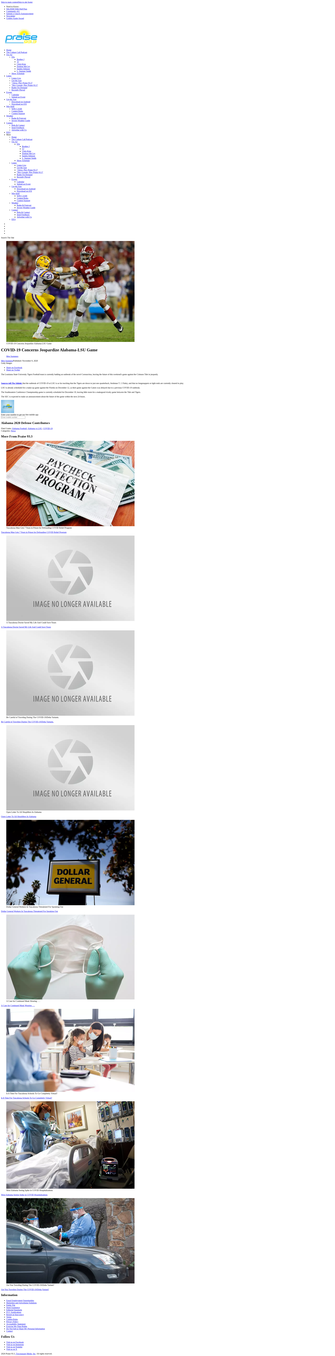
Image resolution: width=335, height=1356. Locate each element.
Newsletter (10, 16)
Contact (9, 123)
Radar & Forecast (19, 118)
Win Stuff (10, 106)
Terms (8, 1317)
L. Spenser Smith (24, 71)
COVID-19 (48, 428)
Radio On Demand (19, 88)
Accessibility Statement (16, 1324)
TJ (18, 62)
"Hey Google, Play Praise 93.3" (25, 85)
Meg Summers (7, 361)
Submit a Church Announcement (19, 14)
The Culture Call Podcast (16, 52)
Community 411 (13, 11)
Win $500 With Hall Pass (16, 9)
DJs (13, 57)
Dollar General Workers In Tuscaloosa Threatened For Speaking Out (29, 911)
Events (9, 92)
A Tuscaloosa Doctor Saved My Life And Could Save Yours (26, 627)
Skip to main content (9, 2)
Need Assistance (13, 1307)
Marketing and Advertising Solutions (21, 1303)
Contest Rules (17, 111)
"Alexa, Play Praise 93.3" (22, 83)
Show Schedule (18, 73)
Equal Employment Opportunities (20, 1300)
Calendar (15, 95)
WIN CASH (17, 109)
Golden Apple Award (15, 18)
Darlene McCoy (23, 66)
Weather (9, 116)
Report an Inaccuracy (15, 1315)
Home (8, 50)
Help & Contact (18, 125)
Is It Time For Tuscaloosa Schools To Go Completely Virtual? (26, 1098)
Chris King (21, 64)
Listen (8, 76)
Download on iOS (19, 104)
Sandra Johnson (23, 69)
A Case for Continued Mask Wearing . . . (18, 1005)
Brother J (20, 59)
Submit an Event (18, 97)
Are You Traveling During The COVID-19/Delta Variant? (25, 1289)
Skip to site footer (25, 2)
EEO (8, 132)
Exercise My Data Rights (16, 1326)
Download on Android (21, 102)
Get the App (17, 80)
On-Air (9, 55)
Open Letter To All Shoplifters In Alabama (18, 816)
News (13, 431)
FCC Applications (13, 1312)
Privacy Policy (12, 1322)
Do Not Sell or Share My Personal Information (25, 1329)
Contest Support (18, 113)
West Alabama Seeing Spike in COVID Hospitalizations (24, 1195)
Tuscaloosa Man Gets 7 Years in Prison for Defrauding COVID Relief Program (33, 532)
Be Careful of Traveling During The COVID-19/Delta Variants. (27, 722)
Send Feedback (18, 128)
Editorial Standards (14, 1310)
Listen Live (16, 78)
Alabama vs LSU (35, 428)
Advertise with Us (19, 130)
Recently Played (18, 90)
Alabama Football (19, 428)
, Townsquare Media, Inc (25, 1354)
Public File (10, 1305)
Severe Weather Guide (21, 120)
